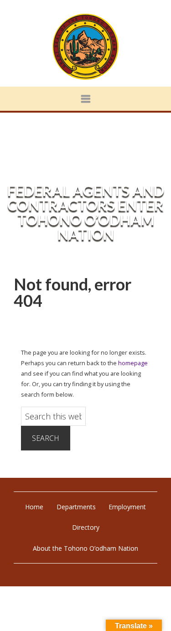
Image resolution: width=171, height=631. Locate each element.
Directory (85, 527)
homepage (133, 363)
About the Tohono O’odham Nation (85, 548)
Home (34, 506)
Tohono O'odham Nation (85, 47)
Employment (127, 506)
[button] (85, 99)
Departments (76, 506)
